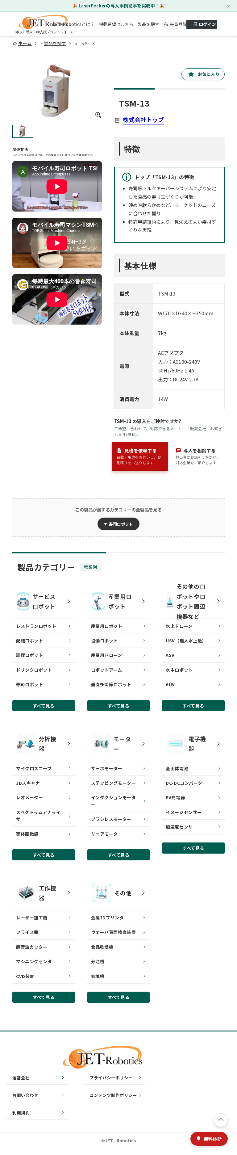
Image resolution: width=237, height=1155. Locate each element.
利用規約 (21, 1113)
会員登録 (176, 24)
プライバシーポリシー (111, 1077)
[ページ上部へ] (221, 1120)
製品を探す (148, 24)
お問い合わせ (25, 1095)
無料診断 (213, 1139)
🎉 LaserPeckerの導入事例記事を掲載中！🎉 (118, 5)
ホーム (25, 43)
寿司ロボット (121, 524)
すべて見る (44, 706)
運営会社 (21, 1077)
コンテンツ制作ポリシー (113, 1095)
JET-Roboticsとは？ (73, 24)
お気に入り (208, 74)
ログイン (207, 24)
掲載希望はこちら (116, 24)
